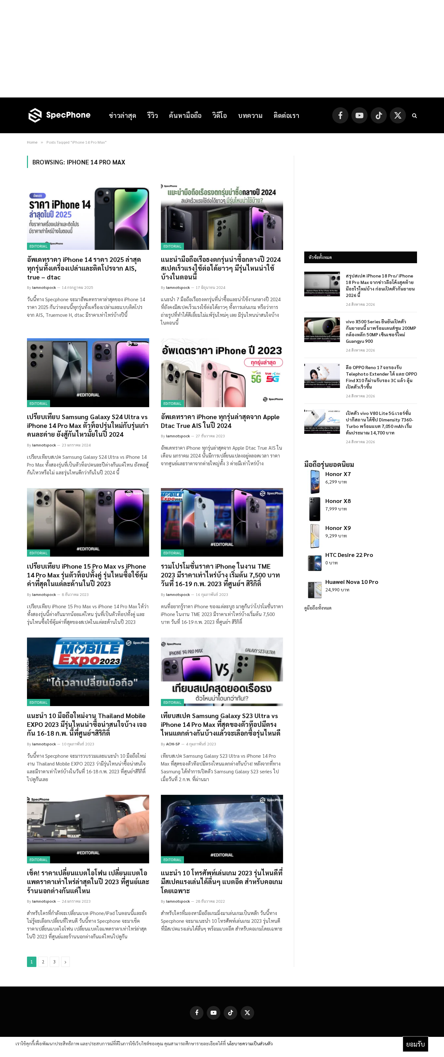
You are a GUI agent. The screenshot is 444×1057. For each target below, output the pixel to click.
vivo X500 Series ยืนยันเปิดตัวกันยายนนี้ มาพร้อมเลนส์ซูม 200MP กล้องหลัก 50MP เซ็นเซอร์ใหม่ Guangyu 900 (381, 331)
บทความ (250, 115)
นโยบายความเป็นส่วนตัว (250, 1043)
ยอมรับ (415, 1044)
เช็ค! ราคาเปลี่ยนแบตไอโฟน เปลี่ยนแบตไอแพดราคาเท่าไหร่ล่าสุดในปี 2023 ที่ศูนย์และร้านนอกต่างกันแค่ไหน (88, 882)
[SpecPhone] (59, 115)
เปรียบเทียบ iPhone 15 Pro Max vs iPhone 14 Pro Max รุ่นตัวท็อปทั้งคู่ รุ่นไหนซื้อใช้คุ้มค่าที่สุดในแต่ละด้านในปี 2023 (87, 575)
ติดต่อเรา (286, 115)
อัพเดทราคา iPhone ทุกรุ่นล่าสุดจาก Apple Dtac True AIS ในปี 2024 (220, 421)
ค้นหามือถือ (185, 115)
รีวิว (152, 115)
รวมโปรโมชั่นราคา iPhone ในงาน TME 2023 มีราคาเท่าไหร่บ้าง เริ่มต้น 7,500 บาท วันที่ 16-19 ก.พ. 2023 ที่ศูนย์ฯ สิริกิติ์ (220, 575)
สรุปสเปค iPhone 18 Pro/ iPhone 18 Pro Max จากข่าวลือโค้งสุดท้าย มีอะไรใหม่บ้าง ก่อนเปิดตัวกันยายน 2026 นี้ (380, 285)
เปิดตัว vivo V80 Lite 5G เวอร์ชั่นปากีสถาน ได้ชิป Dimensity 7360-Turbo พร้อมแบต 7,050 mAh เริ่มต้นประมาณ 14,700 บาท (379, 422)
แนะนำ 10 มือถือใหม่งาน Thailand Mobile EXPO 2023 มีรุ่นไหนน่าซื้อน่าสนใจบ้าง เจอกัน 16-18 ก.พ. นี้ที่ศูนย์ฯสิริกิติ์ (87, 724)
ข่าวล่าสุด (122, 115)
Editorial (38, 246)
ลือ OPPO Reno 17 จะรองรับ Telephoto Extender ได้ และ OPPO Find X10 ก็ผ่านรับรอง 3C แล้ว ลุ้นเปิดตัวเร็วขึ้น (381, 377)
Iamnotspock (44, 287)
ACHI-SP (173, 743)
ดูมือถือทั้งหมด (318, 608)
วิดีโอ (220, 115)
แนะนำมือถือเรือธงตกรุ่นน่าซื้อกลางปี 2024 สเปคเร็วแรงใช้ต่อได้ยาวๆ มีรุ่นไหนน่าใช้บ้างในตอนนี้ (221, 268)
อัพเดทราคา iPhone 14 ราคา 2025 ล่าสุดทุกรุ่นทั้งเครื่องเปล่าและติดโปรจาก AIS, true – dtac (84, 268)
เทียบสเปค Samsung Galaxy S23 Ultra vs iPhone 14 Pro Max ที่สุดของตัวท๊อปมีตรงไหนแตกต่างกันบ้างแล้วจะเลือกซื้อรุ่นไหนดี (221, 724)
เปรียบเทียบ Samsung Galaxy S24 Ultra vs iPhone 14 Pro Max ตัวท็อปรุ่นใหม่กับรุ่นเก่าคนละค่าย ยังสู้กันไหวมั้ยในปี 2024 (88, 425)
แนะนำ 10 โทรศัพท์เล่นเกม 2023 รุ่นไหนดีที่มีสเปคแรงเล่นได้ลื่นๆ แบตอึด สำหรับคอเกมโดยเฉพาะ (221, 882)
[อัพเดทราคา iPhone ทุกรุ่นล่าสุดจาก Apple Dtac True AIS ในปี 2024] (222, 372)
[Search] (414, 115)
